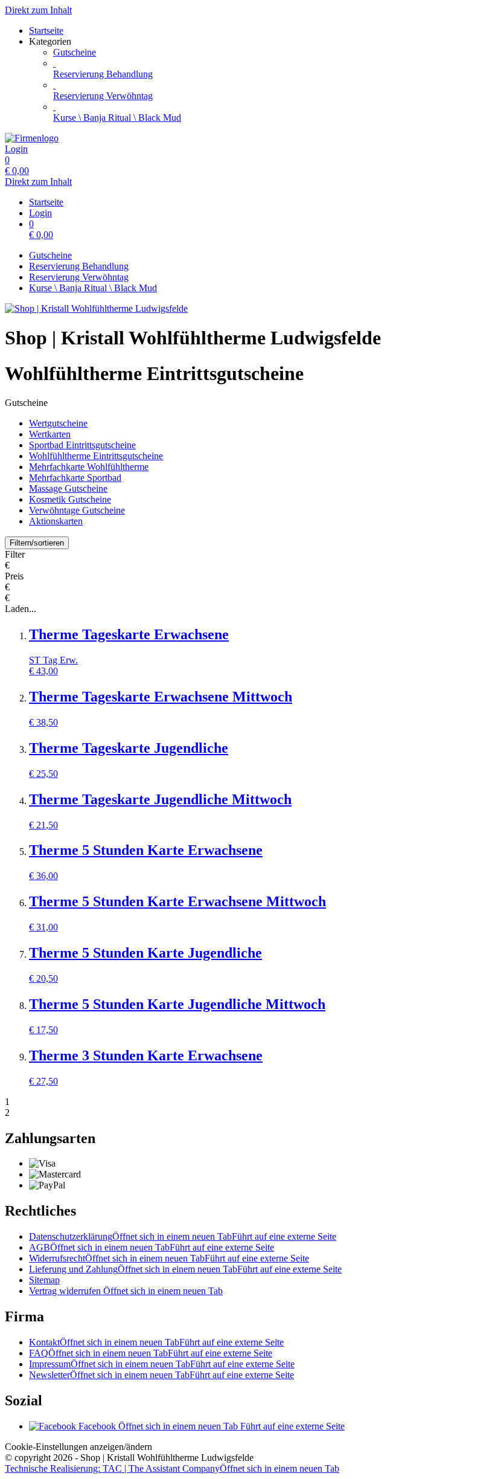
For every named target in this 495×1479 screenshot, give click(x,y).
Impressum (162, 1364)
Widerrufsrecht (169, 1258)
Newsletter (161, 1375)
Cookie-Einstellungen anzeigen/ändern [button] (78, 1447)
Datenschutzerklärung (182, 1236)
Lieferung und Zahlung (185, 1269)
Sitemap (44, 1280)
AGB (151, 1247)
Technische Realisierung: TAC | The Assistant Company (172, 1468)
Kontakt (156, 1342)
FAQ (150, 1353)
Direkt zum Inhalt (38, 10)
